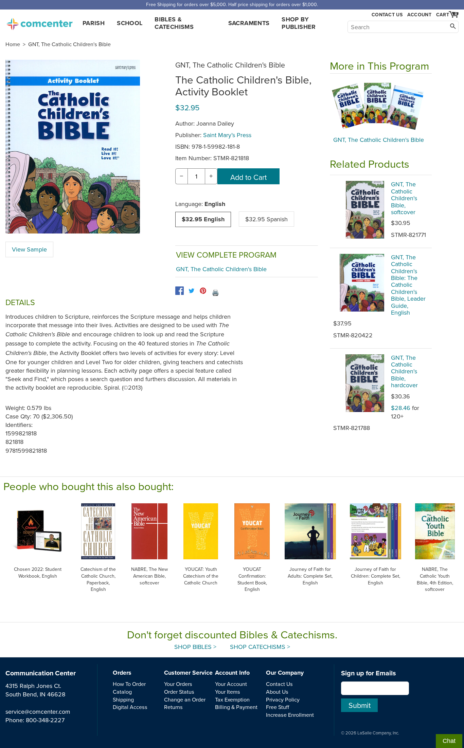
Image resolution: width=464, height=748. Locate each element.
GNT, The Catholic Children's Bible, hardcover (404, 371)
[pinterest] (203, 290)
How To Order (129, 684)
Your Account (231, 684)
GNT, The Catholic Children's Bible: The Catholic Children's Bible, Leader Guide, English (408, 285)
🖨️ (215, 292)
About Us (277, 691)
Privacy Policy (283, 699)
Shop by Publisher (299, 23)
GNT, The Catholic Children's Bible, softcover (404, 198)
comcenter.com (39, 22)
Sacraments (249, 23)
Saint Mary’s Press (227, 135)
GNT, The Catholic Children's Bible (69, 44)
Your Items (227, 691)
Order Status (179, 691)
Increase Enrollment (290, 714)
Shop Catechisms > (260, 646)
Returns (173, 707)
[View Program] (381, 106)
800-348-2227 (45, 720)
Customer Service (188, 672)
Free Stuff (277, 707)
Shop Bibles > (195, 646)
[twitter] (191, 290)
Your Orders (178, 684)
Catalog (122, 691)
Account (419, 14)
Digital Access (130, 707)
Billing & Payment (236, 707)
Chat (449, 740)
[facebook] (179, 290)
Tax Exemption (232, 699)
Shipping (123, 699)
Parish (94, 23)
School (129, 23)
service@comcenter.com (37, 711)
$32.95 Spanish (266, 219)
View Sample (29, 249)
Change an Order (185, 699)
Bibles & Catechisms (174, 23)
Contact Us (387, 15)
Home (12, 44)
